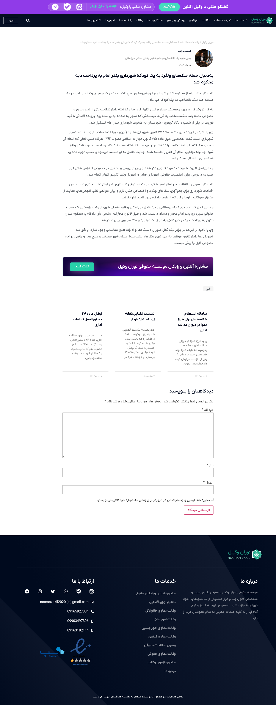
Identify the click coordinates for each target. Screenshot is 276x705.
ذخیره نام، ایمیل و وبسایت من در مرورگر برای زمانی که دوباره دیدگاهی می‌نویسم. (153, 500)
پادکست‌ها (125, 20)
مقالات (206, 20)
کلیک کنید (169, 7)
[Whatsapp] (66, 591)
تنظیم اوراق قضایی (162, 602)
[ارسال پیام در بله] (67, 6)
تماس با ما (93, 20)
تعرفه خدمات (222, 20)
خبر (208, 289)
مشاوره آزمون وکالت (161, 662)
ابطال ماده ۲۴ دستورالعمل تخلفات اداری (87, 319)
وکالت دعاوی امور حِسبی (159, 628)
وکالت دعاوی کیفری (162, 636)
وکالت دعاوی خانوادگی (160, 611)
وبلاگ (139, 20)
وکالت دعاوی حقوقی (161, 654)
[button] (101, 7)
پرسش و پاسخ (176, 20)
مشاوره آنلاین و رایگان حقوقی (155, 593)
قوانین (193, 20)
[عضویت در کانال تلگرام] (55, 6)
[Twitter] (53, 591)
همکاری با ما (155, 20)
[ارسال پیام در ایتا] (79, 7)
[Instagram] (40, 591)
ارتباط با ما (83, 581)
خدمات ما (241, 20)
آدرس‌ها (110, 20)
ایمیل (208, 482)
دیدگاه (207, 410)
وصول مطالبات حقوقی (160, 645)
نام (210, 465)
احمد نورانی (184, 51)
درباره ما (249, 581)
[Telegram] (27, 591)
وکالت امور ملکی (165, 619)
